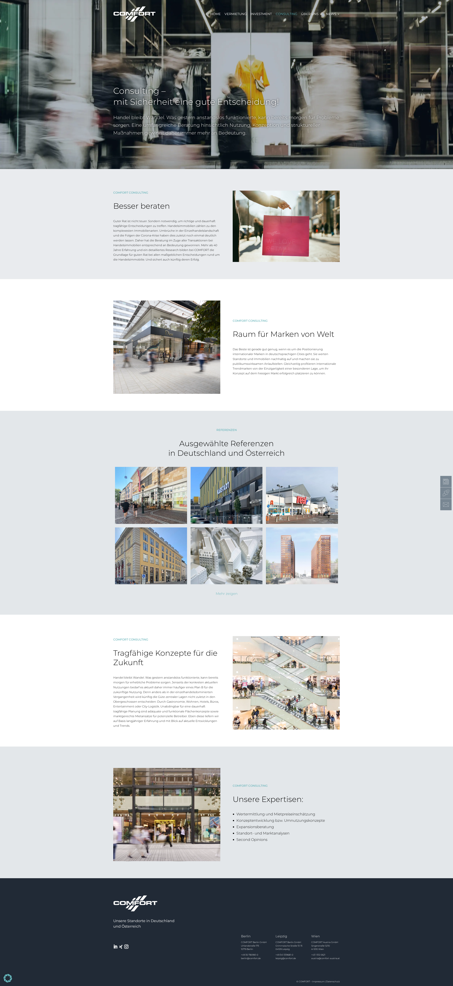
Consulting (286, 14)
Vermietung (236, 14)
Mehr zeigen (226, 593)
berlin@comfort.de (251, 958)
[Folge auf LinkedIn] (115, 946)
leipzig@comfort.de (286, 958)
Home (215, 14)
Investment (261, 14)
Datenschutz (333, 981)
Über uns (310, 14)
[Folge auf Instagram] (126, 946)
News (331, 14)
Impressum (318, 981)
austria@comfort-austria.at (325, 958)
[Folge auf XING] (120, 946)
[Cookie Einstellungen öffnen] (8, 981)
